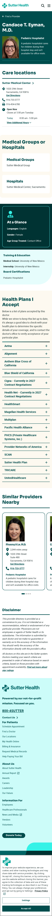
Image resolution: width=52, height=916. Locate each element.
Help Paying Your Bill (12, 756)
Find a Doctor (8, 731)
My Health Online (10, 741)
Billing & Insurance (11, 746)
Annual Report (11, 773)
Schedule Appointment (13, 726)
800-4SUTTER (13, 710)
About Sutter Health (11, 768)
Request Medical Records (14, 751)
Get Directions (13, 95)
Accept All (26, 908)
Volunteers (7, 824)
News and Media (12, 814)
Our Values (7, 793)
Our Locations (9, 736)
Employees (7, 804)
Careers (6, 783)
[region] (26, 885)
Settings (26, 900)
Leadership (7, 788)
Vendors (6, 819)
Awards (6, 778)
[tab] (23, 593)
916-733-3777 (13, 99)
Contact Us (8, 717)
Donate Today (14, 835)
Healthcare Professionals (14, 809)
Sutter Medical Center (16, 83)
